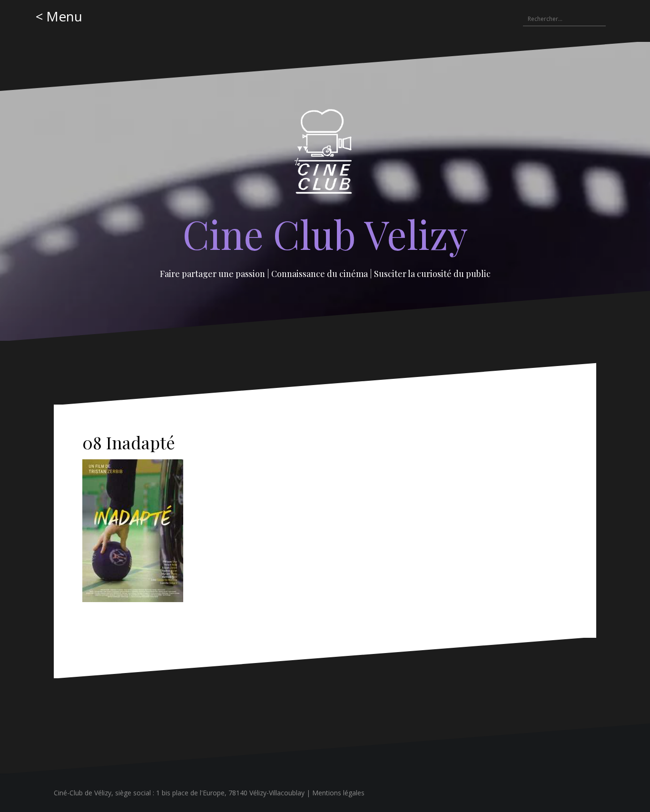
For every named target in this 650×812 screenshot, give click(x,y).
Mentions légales (338, 792)
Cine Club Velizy (325, 234)
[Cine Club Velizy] (325, 154)
